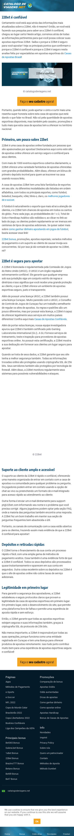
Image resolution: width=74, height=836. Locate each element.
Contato (44, 758)
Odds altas (37, 834)
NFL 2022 (10, 702)
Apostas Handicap (49, 712)
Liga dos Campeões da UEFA (20, 728)
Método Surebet (48, 768)
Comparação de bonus (51, 681)
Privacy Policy (47, 742)
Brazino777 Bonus (15, 763)
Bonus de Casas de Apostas (54, 718)
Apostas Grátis (47, 687)
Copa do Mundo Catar (16, 707)
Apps (8, 681)
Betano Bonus (13, 768)
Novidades (45, 732)
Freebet (66, 834)
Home (7, 834)
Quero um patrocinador (51, 753)
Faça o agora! (37, 101)
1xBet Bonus (12, 753)
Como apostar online (50, 707)
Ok (37, 821)
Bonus (22, 834)
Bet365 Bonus (13, 742)
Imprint (43, 737)
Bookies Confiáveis (15, 723)
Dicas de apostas (49, 697)
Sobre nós (45, 748)
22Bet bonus (9, 239)
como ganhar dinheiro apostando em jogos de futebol (38, 229)
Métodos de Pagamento (18, 687)
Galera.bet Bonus (14, 748)
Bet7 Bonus (11, 779)
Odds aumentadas (49, 692)
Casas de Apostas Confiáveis (50, 319)
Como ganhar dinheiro (51, 702)
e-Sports (10, 692)
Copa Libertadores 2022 (18, 718)
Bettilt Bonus (12, 773)
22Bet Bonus (12, 758)
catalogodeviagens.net (19, 791)
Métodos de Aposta (50, 763)
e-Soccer (10, 697)
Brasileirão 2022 (14, 712)
